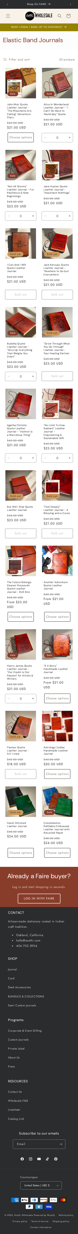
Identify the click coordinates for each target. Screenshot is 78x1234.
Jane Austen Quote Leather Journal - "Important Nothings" (57, 189)
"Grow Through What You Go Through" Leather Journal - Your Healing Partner (57, 348)
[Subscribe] (60, 1144)
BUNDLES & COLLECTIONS (26, 996)
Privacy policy (20, 1221)
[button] (8, 16)
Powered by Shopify (44, 1215)
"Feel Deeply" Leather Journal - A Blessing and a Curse (57, 510)
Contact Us (15, 1092)
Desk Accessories (19, 987)
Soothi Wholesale (23, 1215)
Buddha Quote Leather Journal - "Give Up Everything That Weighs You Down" (19, 350)
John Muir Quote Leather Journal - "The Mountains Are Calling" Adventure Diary (19, 111)
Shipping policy (61, 1221)
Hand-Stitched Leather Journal (17, 824)
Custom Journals (18, 1040)
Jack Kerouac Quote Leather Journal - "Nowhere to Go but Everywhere (56, 269)
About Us (14, 1057)
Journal (12, 969)
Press (11, 1066)
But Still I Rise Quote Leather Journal (20, 508)
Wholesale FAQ (18, 1101)
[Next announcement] (70, 4)
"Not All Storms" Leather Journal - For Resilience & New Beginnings (20, 191)
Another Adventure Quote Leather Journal (56, 585)
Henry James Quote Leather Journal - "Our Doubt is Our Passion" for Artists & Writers (20, 672)
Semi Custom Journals (22, 1005)
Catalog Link (16, 1119)
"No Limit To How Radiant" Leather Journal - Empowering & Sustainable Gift (54, 432)
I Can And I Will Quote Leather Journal (16, 268)
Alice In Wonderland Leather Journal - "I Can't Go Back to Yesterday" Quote (56, 109)
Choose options (20, 137)
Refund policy (66, 1215)
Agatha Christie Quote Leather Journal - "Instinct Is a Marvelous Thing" (20, 430)
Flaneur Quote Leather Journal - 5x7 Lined (18, 750)
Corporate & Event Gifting (25, 1031)
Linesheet (14, 1110)
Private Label (16, 1049)
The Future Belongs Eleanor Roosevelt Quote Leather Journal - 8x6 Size (19, 587)
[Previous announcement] (7, 4)
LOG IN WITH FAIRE (39, 898)
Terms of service (40, 1221)
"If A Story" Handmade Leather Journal (56, 669)
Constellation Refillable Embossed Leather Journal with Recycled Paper (57, 827)
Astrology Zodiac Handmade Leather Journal (56, 750)
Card (11, 978)
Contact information (41, 1227)
